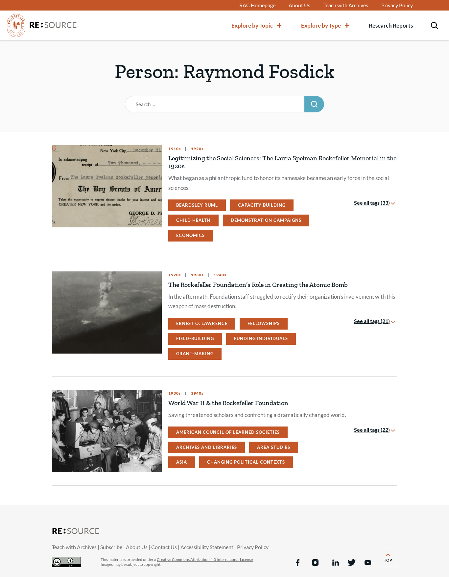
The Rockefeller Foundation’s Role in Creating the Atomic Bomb (258, 284)
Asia (181, 462)
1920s (196, 149)
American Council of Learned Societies (228, 432)
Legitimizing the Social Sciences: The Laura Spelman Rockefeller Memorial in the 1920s (282, 162)
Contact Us (164, 547)
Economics (190, 235)
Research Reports (391, 25)
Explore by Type (321, 25)
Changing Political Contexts (246, 462)
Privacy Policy (397, 5)
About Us (299, 5)
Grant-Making (195, 353)
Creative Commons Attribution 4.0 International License (205, 559)
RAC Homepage (257, 5)
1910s (174, 149)
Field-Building (195, 338)
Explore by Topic (252, 25)
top (390, 562)
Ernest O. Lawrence (201, 323)
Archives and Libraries (206, 447)
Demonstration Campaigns (266, 220)
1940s (219, 275)
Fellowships (264, 323)
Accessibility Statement (206, 547)
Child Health (193, 220)
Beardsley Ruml (197, 205)
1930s (196, 275)
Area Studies (273, 447)
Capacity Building (262, 205)
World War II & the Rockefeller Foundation (228, 403)
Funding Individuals (261, 338)
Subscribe (111, 547)
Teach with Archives (345, 5)
